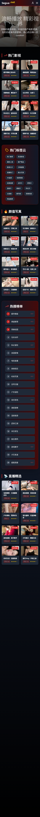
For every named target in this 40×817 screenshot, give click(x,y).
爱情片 (29, 183)
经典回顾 (10, 183)
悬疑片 (18, 188)
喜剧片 (9, 188)
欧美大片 (10, 167)
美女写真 (21, 172)
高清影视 (21, 157)
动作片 (20, 183)
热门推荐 (10, 157)
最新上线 (10, 162)
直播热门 (10, 172)
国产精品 (21, 162)
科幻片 (28, 188)
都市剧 (18, 194)
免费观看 (20, 178)
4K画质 (9, 178)
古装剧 (9, 194)
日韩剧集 (21, 167)
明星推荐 (10, 199)
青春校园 (29, 194)
